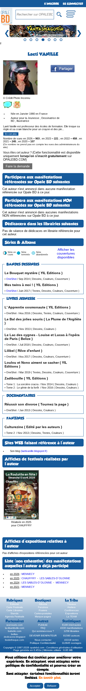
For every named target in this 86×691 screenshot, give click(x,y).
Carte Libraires (14, 610)
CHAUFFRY (29, 578)
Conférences (71, 610)
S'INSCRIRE (51, 3)
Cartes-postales (43, 613)
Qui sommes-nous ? (43, 631)
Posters (43, 610)
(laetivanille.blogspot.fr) (34, 451)
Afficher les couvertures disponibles (66, 253)
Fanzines (43, 607)
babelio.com (14, 631)
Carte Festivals (14, 607)
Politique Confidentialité (43, 643)
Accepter (35, 685)
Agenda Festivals (14, 616)
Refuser (51, 685)
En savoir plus (49, 678)
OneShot (11, 278)
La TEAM (71, 616)
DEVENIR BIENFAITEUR (43, 635)
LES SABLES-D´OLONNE (55, 578)
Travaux (71, 604)
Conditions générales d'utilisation (64, 647)
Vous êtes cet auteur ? (41, 156)
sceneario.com (14, 625)
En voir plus (11, 134)
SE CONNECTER (73, 3)
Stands (14, 613)
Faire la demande (18, 166)
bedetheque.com (14, 640)
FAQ (43, 628)
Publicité (43, 625)
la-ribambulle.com (14, 628)
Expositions (71, 613)
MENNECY (28, 574)
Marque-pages (43, 616)
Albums (43, 604)
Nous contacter (43, 640)
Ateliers (71, 607)
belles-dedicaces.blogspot (14, 635)
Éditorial (14, 604)
